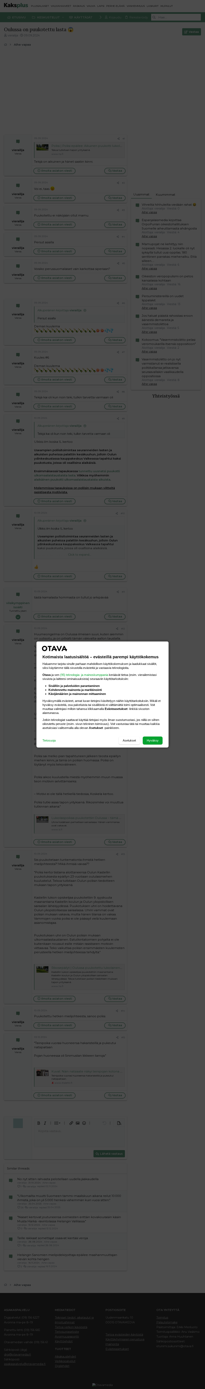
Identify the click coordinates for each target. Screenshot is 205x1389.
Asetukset (129, 740)
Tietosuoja (49, 740)
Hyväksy (153, 740)
